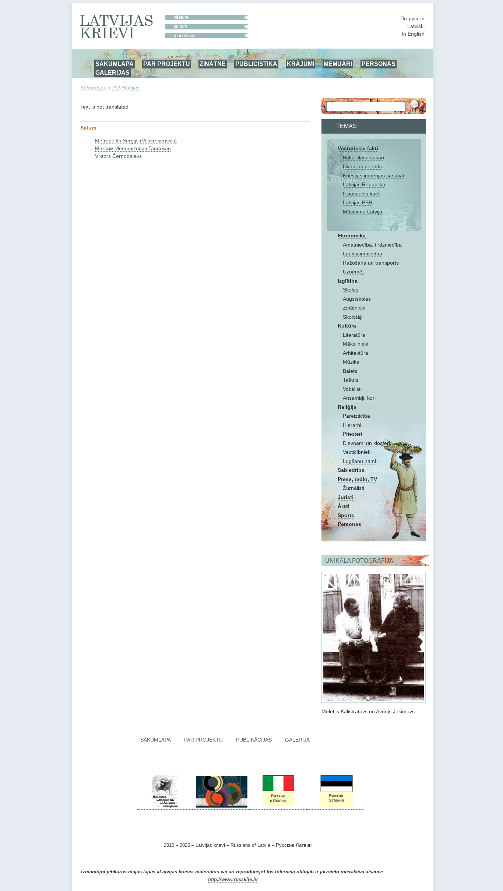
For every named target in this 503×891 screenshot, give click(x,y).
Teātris (350, 380)
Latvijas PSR (357, 202)
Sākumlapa (93, 88)
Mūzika (351, 362)
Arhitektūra (355, 353)
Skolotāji (352, 317)
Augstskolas (357, 299)
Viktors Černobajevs (118, 156)
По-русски (412, 18)
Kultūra (347, 326)
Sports (346, 515)
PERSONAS (378, 63)
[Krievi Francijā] (306, 806)
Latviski (416, 26)
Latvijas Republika (364, 184)
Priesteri (352, 434)
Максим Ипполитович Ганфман (133, 148)
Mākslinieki (355, 344)
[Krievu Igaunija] (335, 806)
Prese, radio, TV (357, 479)
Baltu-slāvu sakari (363, 157)
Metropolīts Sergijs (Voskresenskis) (136, 141)
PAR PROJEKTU (166, 63)
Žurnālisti (353, 488)
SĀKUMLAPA (114, 63)
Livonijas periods (362, 166)
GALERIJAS (112, 72)
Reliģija (347, 407)
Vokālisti (352, 389)
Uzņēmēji (354, 272)
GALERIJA (297, 740)
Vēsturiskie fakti (358, 148)
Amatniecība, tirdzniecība (372, 245)
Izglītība (348, 281)
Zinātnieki (354, 308)
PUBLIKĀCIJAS (254, 740)
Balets (350, 371)
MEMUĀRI (338, 63)
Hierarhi (352, 425)
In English (413, 34)
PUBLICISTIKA (256, 63)
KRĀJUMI (300, 63)
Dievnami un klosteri (366, 443)
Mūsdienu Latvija (362, 212)
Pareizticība (356, 416)
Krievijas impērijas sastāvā (373, 175)
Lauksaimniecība (362, 254)
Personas (349, 524)
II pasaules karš (361, 194)
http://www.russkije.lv (232, 879)
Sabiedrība (351, 470)
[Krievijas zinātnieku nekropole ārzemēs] (165, 806)
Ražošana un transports (371, 263)
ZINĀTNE (213, 63)
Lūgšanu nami (359, 461)
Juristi (345, 497)
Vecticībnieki (357, 452)
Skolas (350, 290)
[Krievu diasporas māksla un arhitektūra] (221, 806)
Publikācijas (126, 88)
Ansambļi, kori (359, 398)
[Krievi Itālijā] (277, 806)
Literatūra (354, 335)
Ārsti (343, 506)
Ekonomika (352, 235)
